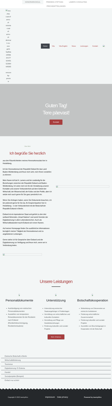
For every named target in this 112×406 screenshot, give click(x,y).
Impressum (50, 397)
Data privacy (62, 397)
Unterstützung (56, 300)
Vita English (63, 46)
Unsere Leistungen (56, 281)
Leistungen (84, 46)
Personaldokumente (19, 300)
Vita (53, 46)
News (74, 46)
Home (45, 46)
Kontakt (95, 46)
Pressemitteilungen (56, 6)
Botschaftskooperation (92, 300)
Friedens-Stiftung (54, 2)
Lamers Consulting (78, 2)
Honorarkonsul (32, 2)
